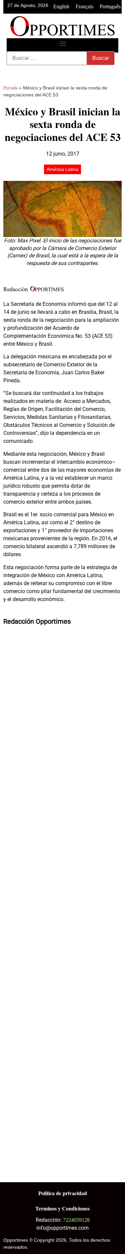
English (61, 6)
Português (110, 6)
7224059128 (76, 1220)
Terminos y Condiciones (62, 1208)
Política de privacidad (62, 1193)
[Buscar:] (47, 58)
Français (84, 6)
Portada (10, 87)
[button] (62, 43)
